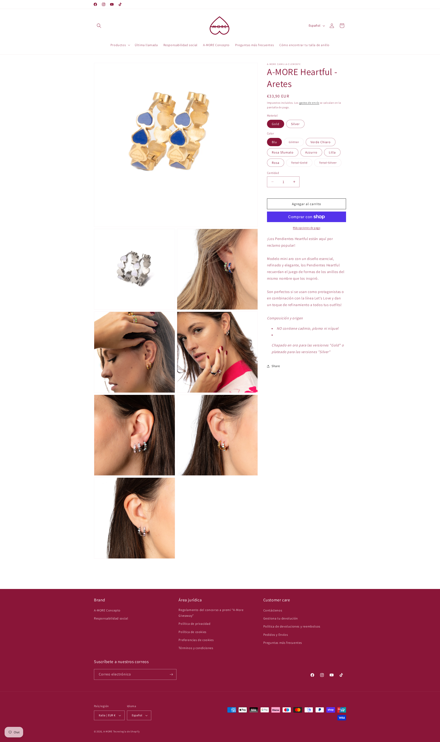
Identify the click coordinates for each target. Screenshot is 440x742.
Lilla (332, 152)
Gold (275, 124)
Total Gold (301, 163)
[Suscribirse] (171, 674)
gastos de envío (309, 102)
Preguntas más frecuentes (282, 643)
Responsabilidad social (111, 618)
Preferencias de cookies (196, 640)
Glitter (296, 142)
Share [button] (276, 366)
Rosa (275, 162)
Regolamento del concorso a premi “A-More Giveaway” (211, 613)
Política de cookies (192, 632)
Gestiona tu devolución (280, 618)
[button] (99, 26)
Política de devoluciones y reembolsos (291, 626)
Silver (295, 124)
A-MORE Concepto (107, 610)
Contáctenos (272, 610)
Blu (274, 142)
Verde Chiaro (321, 142)
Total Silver (330, 163)
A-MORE (108, 731)
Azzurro (311, 152)
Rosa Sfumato (283, 152)
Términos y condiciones (196, 648)
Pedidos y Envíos (275, 635)
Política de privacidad (194, 624)
